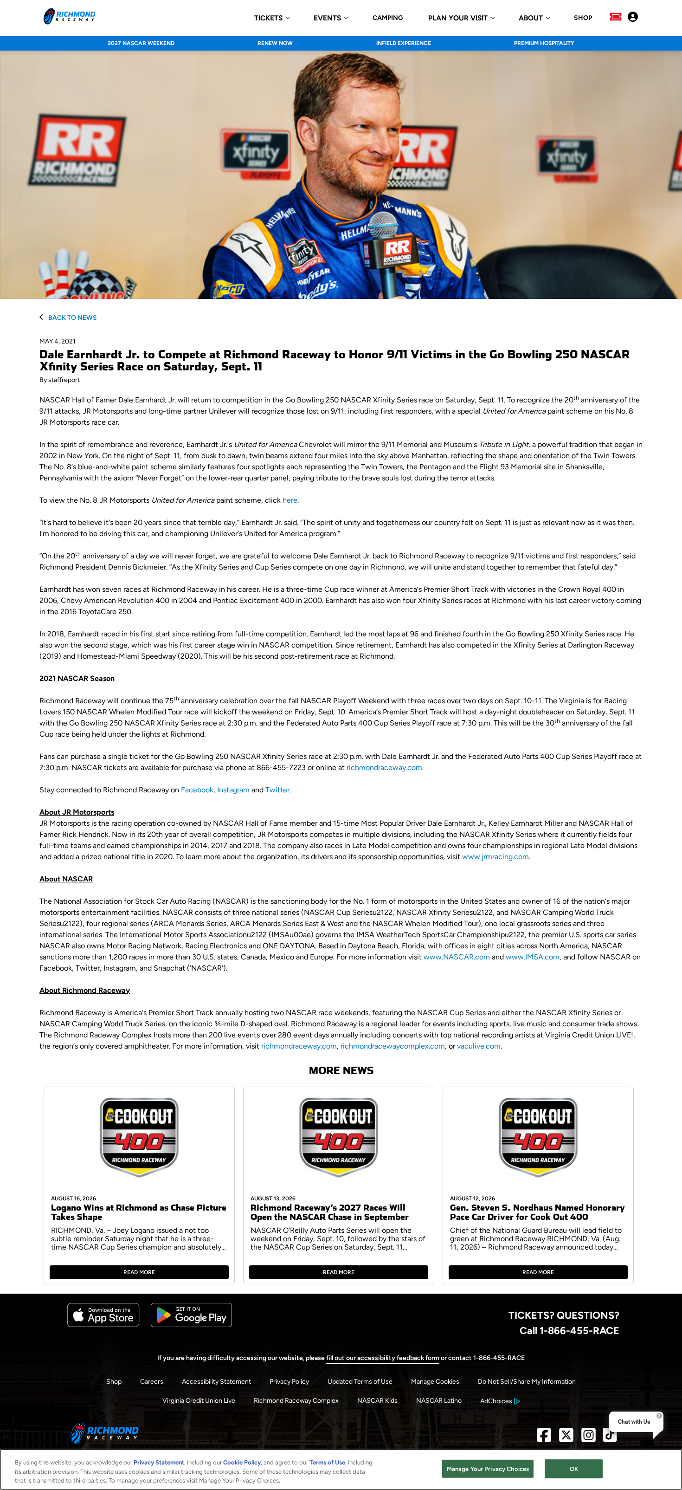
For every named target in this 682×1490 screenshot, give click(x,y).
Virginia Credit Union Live (198, 1401)
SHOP (583, 18)
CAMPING (388, 18)
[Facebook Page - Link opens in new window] (544, 1439)
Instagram (233, 789)
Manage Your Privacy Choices (488, 1468)
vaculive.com (479, 1046)
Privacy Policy (289, 1382)
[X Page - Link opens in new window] (566, 1439)
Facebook (197, 789)
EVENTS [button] (327, 18)
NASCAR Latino (439, 1401)
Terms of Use (327, 1462)
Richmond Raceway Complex (296, 1401)
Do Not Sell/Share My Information (527, 1382)
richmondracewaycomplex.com (393, 1046)
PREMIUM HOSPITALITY (544, 43)
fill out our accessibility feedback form (382, 1358)
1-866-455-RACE (499, 1358)
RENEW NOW (275, 43)
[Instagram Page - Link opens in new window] (588, 1439)
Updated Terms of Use (360, 1382)
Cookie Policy (242, 1462)
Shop (114, 1382)
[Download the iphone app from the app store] (103, 1325)
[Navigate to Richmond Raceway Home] (69, 18)
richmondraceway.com (384, 767)
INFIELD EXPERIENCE (403, 43)
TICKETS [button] (268, 18)
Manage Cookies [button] (435, 1382)
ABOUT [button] (531, 18)
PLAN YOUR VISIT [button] (458, 18)
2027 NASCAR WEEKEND (141, 43)
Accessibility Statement (216, 1382)
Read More (139, 1272)
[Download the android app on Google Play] (191, 1325)
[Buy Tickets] (615, 18)
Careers (151, 1382)
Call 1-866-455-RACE (569, 1330)
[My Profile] (633, 18)
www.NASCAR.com (457, 956)
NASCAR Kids (377, 1401)
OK (574, 1468)
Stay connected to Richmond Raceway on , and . (165, 789)
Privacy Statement (159, 1462)
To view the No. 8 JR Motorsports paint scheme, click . (169, 500)
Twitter (277, 789)
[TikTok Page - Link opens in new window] (609, 1439)
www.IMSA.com (533, 956)
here (290, 500)
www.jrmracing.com (495, 856)
